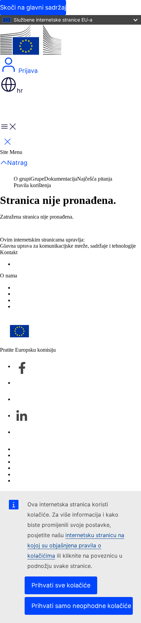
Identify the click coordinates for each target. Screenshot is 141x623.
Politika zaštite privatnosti (41, 468)
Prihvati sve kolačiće (60, 585)
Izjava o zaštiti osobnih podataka (49, 287)
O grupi (22, 179)
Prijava (27, 70)
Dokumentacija (60, 179)
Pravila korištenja (32, 185)
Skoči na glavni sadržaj (33, 7)
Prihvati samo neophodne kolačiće (81, 605)
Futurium (17, 107)
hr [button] (20, 90)
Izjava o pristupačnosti (38, 294)
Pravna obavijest (31, 474)
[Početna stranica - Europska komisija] (30, 40)
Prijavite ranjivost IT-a (38, 449)
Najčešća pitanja (94, 179)
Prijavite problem (32, 264)
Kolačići (23, 462)
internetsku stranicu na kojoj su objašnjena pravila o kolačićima (75, 545)
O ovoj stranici (30, 455)
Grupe (37, 179)
